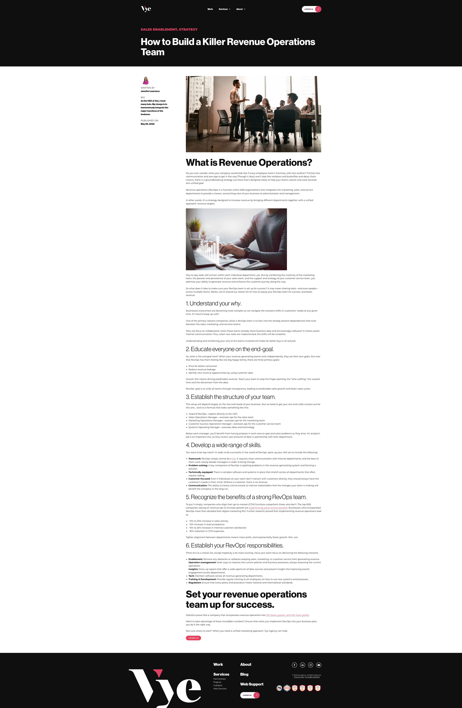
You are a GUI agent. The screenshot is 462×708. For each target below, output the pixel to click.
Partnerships (219, 679)
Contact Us (309, 9)
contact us (193, 638)
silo (234, 458)
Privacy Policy (299, 677)
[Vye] (146, 9)
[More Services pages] (229, 9)
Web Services (219, 689)
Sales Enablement (159, 29)
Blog (244, 674)
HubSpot (217, 685)
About (239, 9)
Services (223, 9)
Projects (217, 682)
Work (210, 9)
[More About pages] (245, 9)
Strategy (188, 29)
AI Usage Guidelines (312, 677)
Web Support (251, 684)
